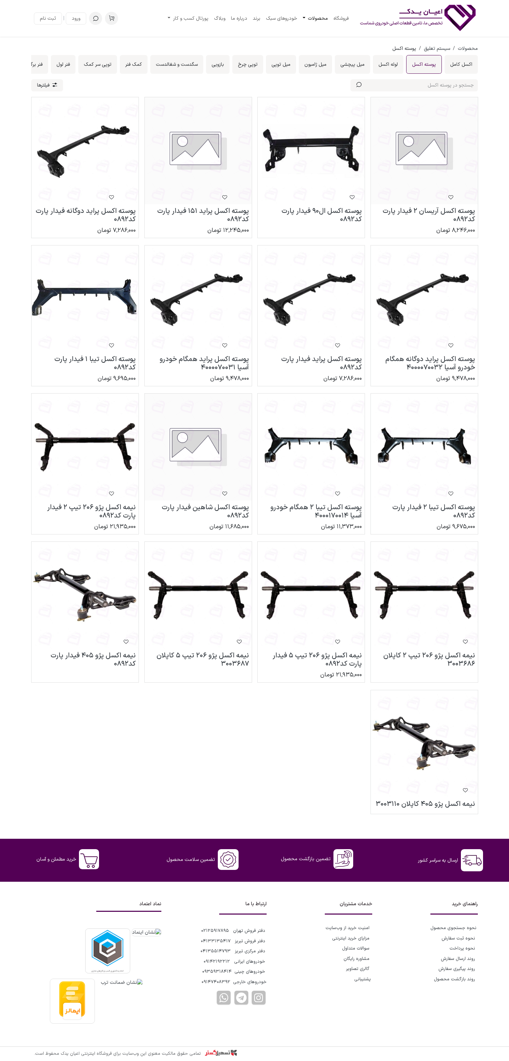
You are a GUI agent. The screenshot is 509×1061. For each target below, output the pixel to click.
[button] (95, 18)
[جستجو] (358, 85)
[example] (241, 998)
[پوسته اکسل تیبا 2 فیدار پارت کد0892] (424, 447)
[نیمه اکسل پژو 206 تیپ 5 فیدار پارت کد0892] (311, 595)
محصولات (468, 48)
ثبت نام (48, 18)
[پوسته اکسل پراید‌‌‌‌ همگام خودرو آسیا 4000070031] (198, 298)
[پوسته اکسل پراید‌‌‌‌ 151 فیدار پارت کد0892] (198, 150)
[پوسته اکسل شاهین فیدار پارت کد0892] (198, 447)
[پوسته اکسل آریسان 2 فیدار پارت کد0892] (424, 150)
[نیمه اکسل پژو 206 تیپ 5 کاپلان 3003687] (198, 595)
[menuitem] (341, 18)
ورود (76, 18)
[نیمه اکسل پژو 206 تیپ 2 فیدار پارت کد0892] (85, 447)
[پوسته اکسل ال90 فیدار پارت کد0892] (311, 150)
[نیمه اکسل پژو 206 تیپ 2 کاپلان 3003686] (424, 595)
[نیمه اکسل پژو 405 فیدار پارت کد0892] (85, 595)
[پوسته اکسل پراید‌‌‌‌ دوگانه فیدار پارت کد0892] (85, 150)
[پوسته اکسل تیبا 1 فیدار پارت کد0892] (85, 298)
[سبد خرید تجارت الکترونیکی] (111, 18)
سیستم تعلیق (437, 48)
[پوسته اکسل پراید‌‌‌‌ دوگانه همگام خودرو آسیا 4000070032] (424, 298)
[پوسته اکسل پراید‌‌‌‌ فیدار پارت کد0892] (311, 298)
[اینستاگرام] (259, 998)
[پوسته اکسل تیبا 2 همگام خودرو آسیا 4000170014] (311, 447)
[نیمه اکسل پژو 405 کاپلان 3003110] (424, 743)
